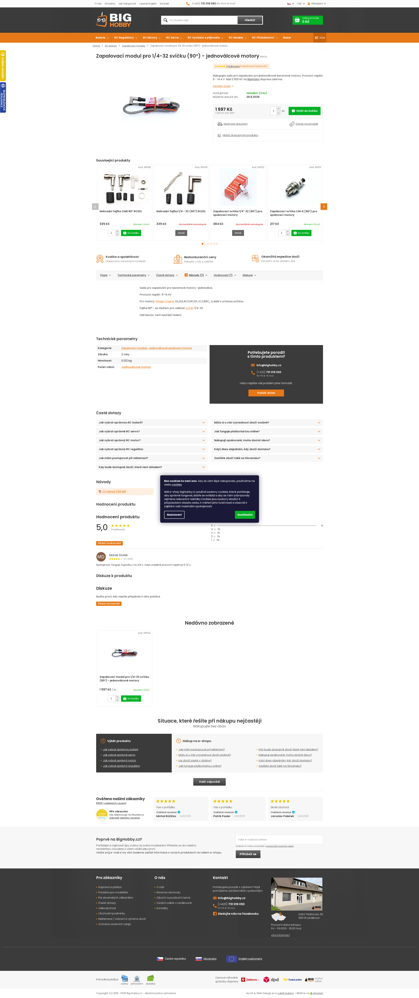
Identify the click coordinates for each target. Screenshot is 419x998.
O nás (98, 3)
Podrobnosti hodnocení (254, 66)
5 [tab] (213, 243)
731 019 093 (273, 372)
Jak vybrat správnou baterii (120, 749)
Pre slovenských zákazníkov (115, 898)
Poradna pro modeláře (113, 892)
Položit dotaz (266, 393)
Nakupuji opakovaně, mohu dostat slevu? (242, 440)
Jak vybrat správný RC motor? (120, 440)
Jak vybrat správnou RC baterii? (121, 422)
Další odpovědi (209, 782)
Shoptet (318, 993)
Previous (95, 206)
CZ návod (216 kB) (114, 491)
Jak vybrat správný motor (119, 760)
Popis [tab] (104, 275)
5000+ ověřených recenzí (111, 803)
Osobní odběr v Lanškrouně (174, 903)
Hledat (250, 20)
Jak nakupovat (127, 3)
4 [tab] (211, 243)
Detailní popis (222, 86)
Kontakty (162, 908)
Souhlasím (245, 515)
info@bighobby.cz (269, 365)
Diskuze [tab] (248, 275)
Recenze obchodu (168, 892)
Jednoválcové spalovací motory (170, 348)
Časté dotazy (165, 275)
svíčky (190, 308)
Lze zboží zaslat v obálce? (195, 760)
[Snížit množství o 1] (278, 113)
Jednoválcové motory (136, 367)
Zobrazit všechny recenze (124, 818)
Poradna (110, 3)
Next (324, 206)
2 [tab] (205, 243)
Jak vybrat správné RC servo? (119, 431)
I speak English (148, 3)
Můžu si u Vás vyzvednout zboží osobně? (204, 755)
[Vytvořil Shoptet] (311, 993)
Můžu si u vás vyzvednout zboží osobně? (241, 422)
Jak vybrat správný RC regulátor (121, 449)
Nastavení (174, 515)
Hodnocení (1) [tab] (223, 275)
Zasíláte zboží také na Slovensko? (237, 458)
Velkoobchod (107, 908)
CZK (299, 3)
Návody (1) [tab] (196, 275)
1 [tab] (202, 243)
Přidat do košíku (305, 111)
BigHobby (253, 79)
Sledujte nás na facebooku (238, 914)
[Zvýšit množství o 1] (278, 109)
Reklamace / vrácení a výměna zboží (122, 919)
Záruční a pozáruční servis (173, 898)
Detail (181, 233)
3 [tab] (208, 243)
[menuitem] (102, 38)
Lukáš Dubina (286, 993)
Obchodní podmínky (111, 913)
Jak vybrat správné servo (119, 755)
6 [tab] (216, 243)
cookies (177, 484)
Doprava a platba (110, 887)
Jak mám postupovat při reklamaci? (123, 458)
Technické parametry (132, 275)
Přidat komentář (109, 604)
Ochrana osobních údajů (114, 924)
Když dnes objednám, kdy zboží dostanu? (242, 449)
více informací (280, 935)
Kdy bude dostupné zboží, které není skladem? (130, 467)
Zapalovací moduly (134, 348)
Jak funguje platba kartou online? (237, 431)
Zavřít (231, 131)
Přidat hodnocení (109, 543)
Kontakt (164, 3)
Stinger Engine (165, 301)
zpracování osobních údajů (280, 846)
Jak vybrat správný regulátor (121, 766)
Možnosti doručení (235, 124)
